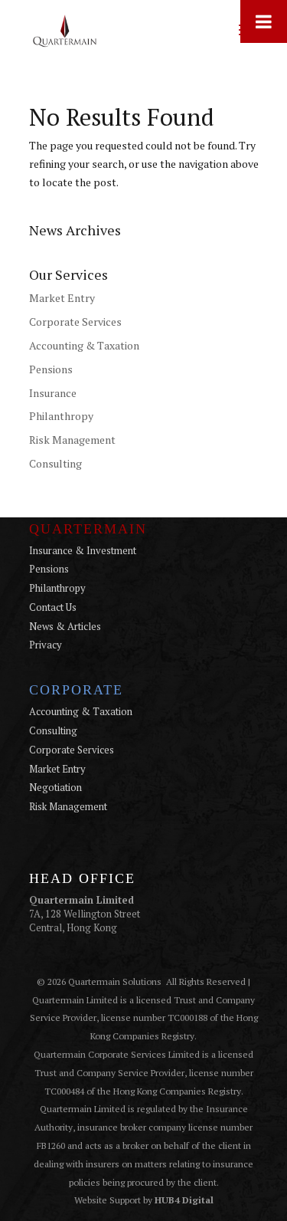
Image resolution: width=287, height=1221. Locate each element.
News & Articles (65, 626)
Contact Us (53, 607)
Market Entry (62, 297)
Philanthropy (61, 416)
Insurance (53, 393)
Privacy (45, 645)
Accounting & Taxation (84, 345)
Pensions (51, 369)
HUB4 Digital (184, 1200)
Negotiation (55, 787)
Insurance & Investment (82, 550)
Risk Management (72, 439)
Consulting (55, 463)
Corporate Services (75, 321)
